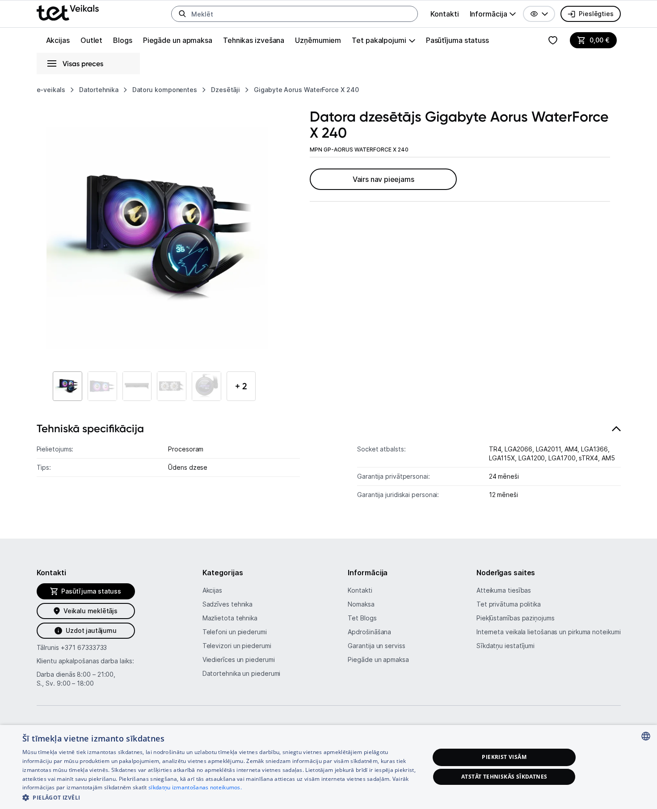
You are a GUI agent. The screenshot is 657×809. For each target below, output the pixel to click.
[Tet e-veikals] (68, 13)
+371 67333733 (84, 647)
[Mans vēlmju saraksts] (553, 40)
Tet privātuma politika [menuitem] (508, 604)
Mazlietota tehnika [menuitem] (229, 618)
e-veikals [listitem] (51, 89)
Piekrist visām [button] (504, 757)
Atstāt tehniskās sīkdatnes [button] (504, 776)
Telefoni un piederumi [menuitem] (234, 632)
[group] (493, 14)
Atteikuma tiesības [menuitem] (503, 590)
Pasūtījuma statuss (457, 40)
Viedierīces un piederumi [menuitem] (238, 659)
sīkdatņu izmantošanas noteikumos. (195, 787)
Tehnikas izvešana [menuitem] (253, 40)
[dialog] (328, 767)
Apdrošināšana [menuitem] (369, 632)
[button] (539, 14)
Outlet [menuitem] (91, 40)
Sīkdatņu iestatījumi (505, 645)
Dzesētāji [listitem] (225, 89)
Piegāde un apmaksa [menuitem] (177, 40)
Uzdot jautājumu (91, 630)
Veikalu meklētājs (90, 611)
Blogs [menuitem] (122, 40)
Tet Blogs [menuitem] (362, 618)
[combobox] (645, 736)
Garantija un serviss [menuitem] (376, 645)
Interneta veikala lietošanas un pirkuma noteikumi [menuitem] (548, 632)
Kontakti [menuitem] (444, 13)
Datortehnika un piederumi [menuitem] (241, 673)
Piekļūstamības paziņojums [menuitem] (515, 618)
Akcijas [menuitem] (58, 40)
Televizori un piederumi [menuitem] (236, 645)
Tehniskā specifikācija (90, 428)
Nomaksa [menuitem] (361, 604)
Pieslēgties (596, 13)
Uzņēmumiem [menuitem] (318, 40)
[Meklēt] (182, 13)
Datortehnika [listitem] (98, 89)
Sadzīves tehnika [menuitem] (227, 604)
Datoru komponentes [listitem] (164, 89)
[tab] (329, 465)
